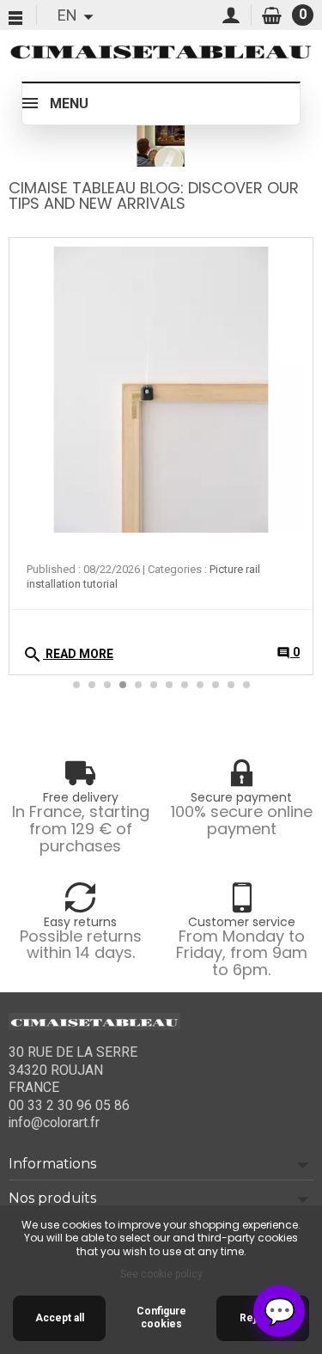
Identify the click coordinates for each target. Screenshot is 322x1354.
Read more (67, 654)
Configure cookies (161, 1318)
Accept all (59, 1318)
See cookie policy (161, 1274)
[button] (290, 347)
